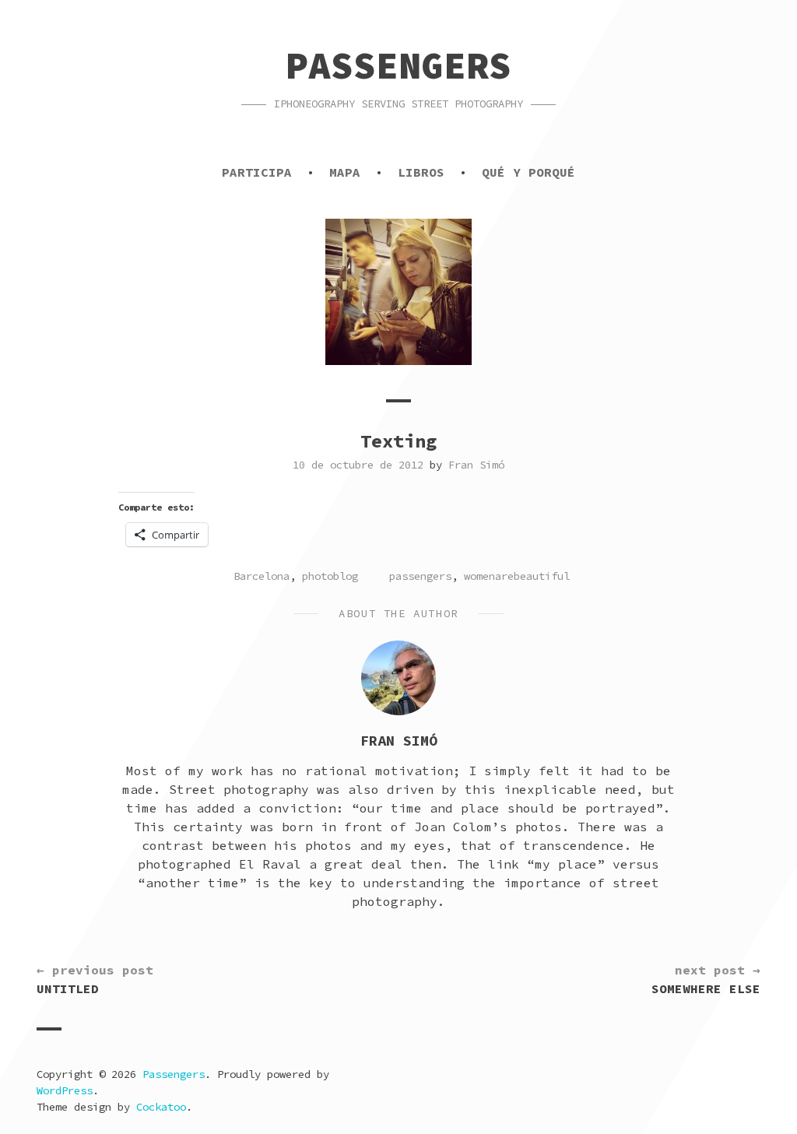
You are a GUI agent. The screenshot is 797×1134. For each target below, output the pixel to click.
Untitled (95, 979)
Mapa (344, 172)
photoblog (330, 576)
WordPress (65, 1090)
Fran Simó (476, 465)
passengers (420, 576)
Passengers (398, 65)
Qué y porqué (528, 172)
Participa (257, 172)
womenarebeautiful (517, 576)
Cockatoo (161, 1107)
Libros (421, 172)
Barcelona (261, 576)
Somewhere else (705, 979)
